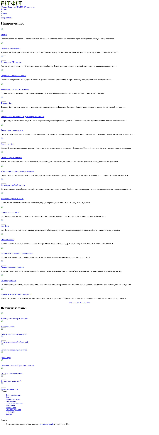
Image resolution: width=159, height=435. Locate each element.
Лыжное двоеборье (8, 281)
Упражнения (11, 401)
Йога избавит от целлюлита (12, 130)
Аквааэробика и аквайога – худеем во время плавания (22, 117)
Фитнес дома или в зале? (11, 381)
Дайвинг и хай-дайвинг (10, 48)
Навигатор (12, 7)
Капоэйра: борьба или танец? (12, 199)
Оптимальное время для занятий (14, 350)
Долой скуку (6, 358)
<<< (70, 303)
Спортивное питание (14, 403)
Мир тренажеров (7, 326)
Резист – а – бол (7, 144)
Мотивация (10, 406)
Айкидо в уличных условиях (12, 267)
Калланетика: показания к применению (16, 253)
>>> (88, 303)
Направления (6, 18)
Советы (9, 414)
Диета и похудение (13, 395)
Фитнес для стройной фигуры (13, 185)
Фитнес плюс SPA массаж (11, 62)
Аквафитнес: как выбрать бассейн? (15, 89)
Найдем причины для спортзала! (14, 334)
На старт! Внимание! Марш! (12, 373)
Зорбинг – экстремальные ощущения (15, 294)
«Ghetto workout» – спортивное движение (17, 171)
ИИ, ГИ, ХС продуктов (26, 7)
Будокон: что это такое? (10, 212)
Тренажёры (10, 412)
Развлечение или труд (9, 389)
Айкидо (4, 35)
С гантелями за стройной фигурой (14, 342)
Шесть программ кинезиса (11, 158)
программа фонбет (47, 424)
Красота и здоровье (13, 410)
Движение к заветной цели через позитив (17, 365)
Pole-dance (5, 226)
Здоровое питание (13, 399)
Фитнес (4, 9)
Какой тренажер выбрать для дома (14, 319)
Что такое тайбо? (7, 240)
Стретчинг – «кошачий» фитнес (13, 76)
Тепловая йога (6, 103)
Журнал (4, 7)
